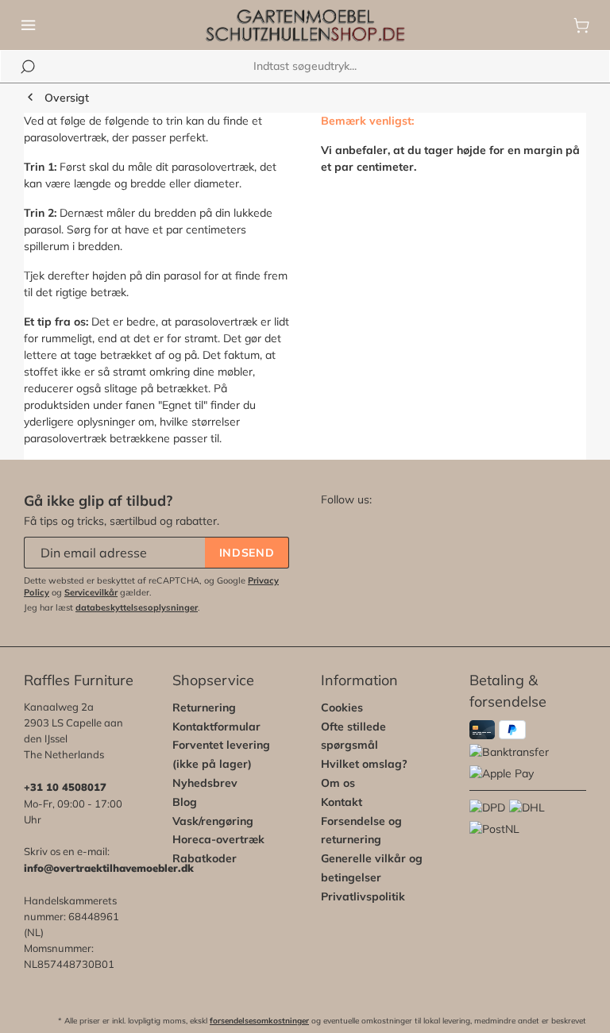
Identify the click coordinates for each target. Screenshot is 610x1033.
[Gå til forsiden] (305, 25)
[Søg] (28, 66)
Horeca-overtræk (218, 839)
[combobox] (305, 66)
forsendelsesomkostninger (259, 1021)
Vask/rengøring (212, 821)
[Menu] (28, 25)
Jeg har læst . (112, 607)
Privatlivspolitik (363, 896)
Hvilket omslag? (364, 764)
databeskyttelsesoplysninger (136, 607)
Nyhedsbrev (204, 783)
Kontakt (341, 802)
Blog (184, 802)
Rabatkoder (204, 858)
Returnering (204, 707)
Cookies (342, 707)
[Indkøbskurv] (581, 25)
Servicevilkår (91, 592)
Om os (338, 783)
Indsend (247, 552)
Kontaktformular (216, 726)
